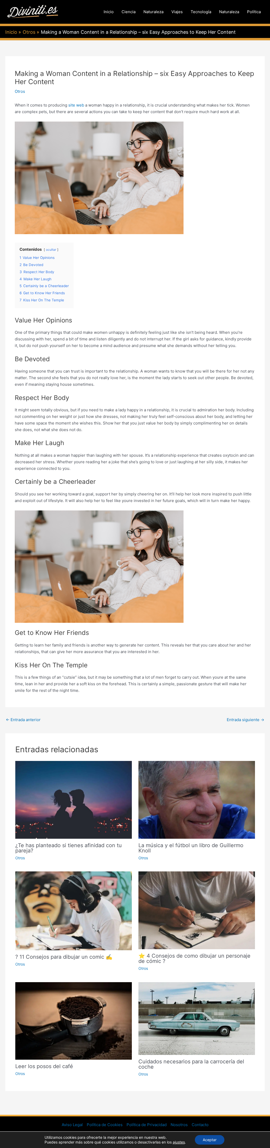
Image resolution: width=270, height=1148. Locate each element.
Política (254, 11)
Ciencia (129, 11)
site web (76, 105)
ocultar (51, 250)
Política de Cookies (105, 1124)
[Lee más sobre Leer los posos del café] (73, 1020)
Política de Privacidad (147, 1124)
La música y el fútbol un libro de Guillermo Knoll (190, 848)
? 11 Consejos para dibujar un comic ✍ (63, 957)
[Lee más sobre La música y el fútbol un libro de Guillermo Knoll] (196, 799)
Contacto (200, 1124)
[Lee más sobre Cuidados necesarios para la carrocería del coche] (196, 1018)
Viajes (177, 11)
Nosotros (179, 1124)
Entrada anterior (23, 719)
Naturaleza (153, 11)
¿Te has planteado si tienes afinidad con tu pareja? (68, 848)
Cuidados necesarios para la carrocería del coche (191, 1064)
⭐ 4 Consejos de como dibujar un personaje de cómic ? (194, 958)
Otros (20, 91)
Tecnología (201, 11)
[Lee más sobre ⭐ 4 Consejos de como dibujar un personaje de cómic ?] (196, 910)
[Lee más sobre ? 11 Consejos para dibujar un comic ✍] (73, 910)
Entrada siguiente (245, 719)
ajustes (179, 1142)
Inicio (109, 11)
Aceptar (209, 1139)
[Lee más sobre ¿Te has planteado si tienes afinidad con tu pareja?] (73, 799)
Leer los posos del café (44, 1066)
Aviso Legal (72, 1124)
